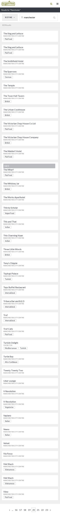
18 (25, 509)
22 (42, 509)
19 (29, 509)
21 (38, 509)
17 (20, 509)
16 (16, 509)
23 (46, 509)
